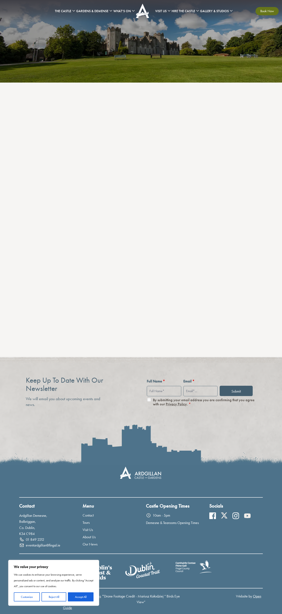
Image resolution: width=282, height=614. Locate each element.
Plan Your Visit (38, 339)
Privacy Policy (176, 404)
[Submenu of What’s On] (133, 10)
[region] (53, 583)
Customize (27, 597)
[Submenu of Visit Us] (169, 10)
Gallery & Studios (214, 11)
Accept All (80, 597)
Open (257, 596)
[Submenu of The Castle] (73, 10)
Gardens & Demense (92, 11)
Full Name (156, 381)
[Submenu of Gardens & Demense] (110, 10)
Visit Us (161, 11)
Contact (88, 515)
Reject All (54, 597)
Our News (90, 544)
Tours (86, 522)
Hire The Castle (183, 11)
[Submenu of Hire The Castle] (197, 10)
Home (143, 11)
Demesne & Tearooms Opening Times (172, 522)
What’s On (122, 11)
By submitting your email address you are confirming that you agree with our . (204, 402)
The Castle (63, 11)
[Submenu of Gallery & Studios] (231, 10)
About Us (89, 537)
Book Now (267, 11)
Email (188, 381)
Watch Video (211, 312)
